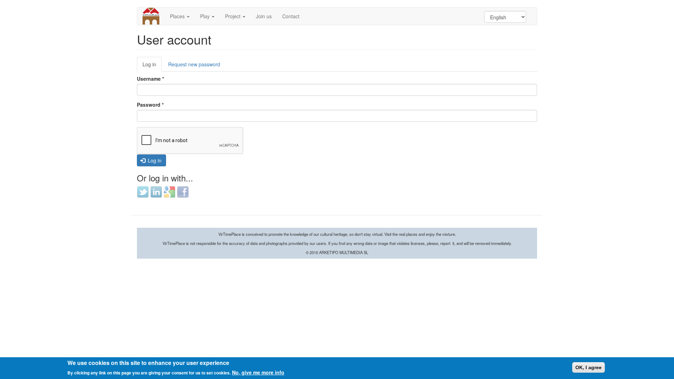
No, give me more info (258, 371)
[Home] (154, 16)
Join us (264, 16)
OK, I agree (588, 367)
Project (233, 16)
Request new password (194, 64)
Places (178, 16)
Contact (290, 16)
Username (150, 78)
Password (150, 104)
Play (205, 16)
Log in (152, 66)
